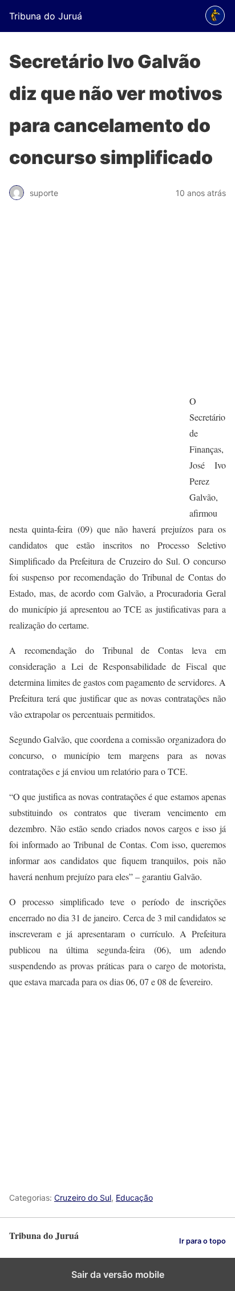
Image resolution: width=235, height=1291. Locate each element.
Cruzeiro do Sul (82, 1197)
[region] (117, 302)
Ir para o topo (202, 1241)
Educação (134, 1197)
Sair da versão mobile (117, 1274)
